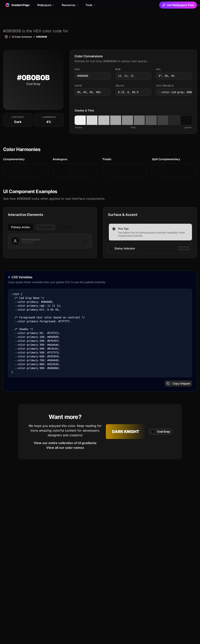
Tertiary (66, 227)
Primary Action (20, 227)
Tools (89, 5)
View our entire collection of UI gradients (65, 443)
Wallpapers (44, 5)
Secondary (46, 227)
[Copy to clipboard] (107, 75)
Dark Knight (125, 431)
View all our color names (65, 448)
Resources (68, 5)
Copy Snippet (181, 383)
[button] (80, 120)
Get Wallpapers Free (180, 5)
